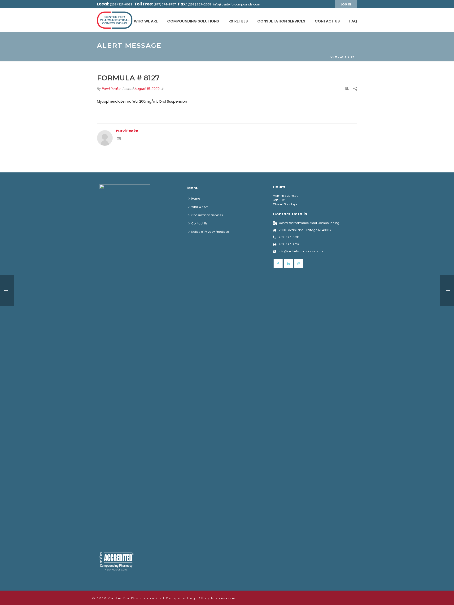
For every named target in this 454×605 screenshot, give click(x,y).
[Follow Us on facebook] (278, 263)
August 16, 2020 (147, 88)
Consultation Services (281, 21)
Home (195, 199)
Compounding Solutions (193, 21)
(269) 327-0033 (121, 4)
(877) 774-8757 (165, 4)
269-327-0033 (289, 237)
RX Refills (238, 21)
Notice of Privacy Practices (210, 232)
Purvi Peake (111, 88)
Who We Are (146, 21)
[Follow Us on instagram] (298, 263)
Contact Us (327, 21)
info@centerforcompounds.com (236, 4)
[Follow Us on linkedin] (288, 263)
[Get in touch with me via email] (119, 139)
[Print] (347, 89)
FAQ (353, 21)
